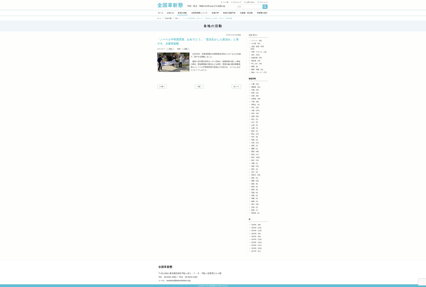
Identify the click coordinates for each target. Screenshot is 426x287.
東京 (252, 157)
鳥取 (252, 210)
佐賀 (252, 93)
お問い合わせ (250, 2)
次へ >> (236, 86)
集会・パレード (256, 72)
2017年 (253, 251)
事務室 (253, 87)
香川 (252, 204)
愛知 (252, 151)
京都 (252, 90)
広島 (252, 143)
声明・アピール (256, 52)
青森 (252, 198)
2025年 (253, 228)
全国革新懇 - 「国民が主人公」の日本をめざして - (171, 5)
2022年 (253, 236)
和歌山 (253, 104)
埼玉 (252, 107)
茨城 (252, 192)
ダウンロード (237, 2)
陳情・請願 (255, 69)
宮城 (252, 116)
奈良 (252, 113)
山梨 (252, 128)
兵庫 (252, 96)
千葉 (252, 102)
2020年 (253, 242)
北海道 (253, 99)
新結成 (253, 61)
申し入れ (254, 63)
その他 (253, 43)
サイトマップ (264, 2)
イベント (254, 40)
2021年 (253, 239)
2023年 (253, 233)
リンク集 (225, 2)
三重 (252, 84)
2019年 (253, 245)
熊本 (252, 169)
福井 (252, 178)
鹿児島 (253, 213)
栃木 (252, 160)
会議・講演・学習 (257, 46)
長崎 (252, 195)
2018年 (253, 248)
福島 (252, 184)
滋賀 (252, 166)
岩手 (252, 137)
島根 (252, 140)
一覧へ (199, 86)
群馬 (252, 189)
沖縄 (252, 163)
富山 (252, 119)
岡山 (252, 134)
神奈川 (253, 175)
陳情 (252, 66)
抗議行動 (254, 58)
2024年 (253, 230)
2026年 (253, 225)
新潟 (252, 154)
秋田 (252, 187)
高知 (252, 207)
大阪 (252, 110)
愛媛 (252, 148)
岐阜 (252, 131)
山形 (252, 125)
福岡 (252, 181)
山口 (252, 122)
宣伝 (252, 55)
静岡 (252, 201)
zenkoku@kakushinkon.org (178, 280)
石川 (252, 172)
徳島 (252, 145)
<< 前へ (162, 86)
